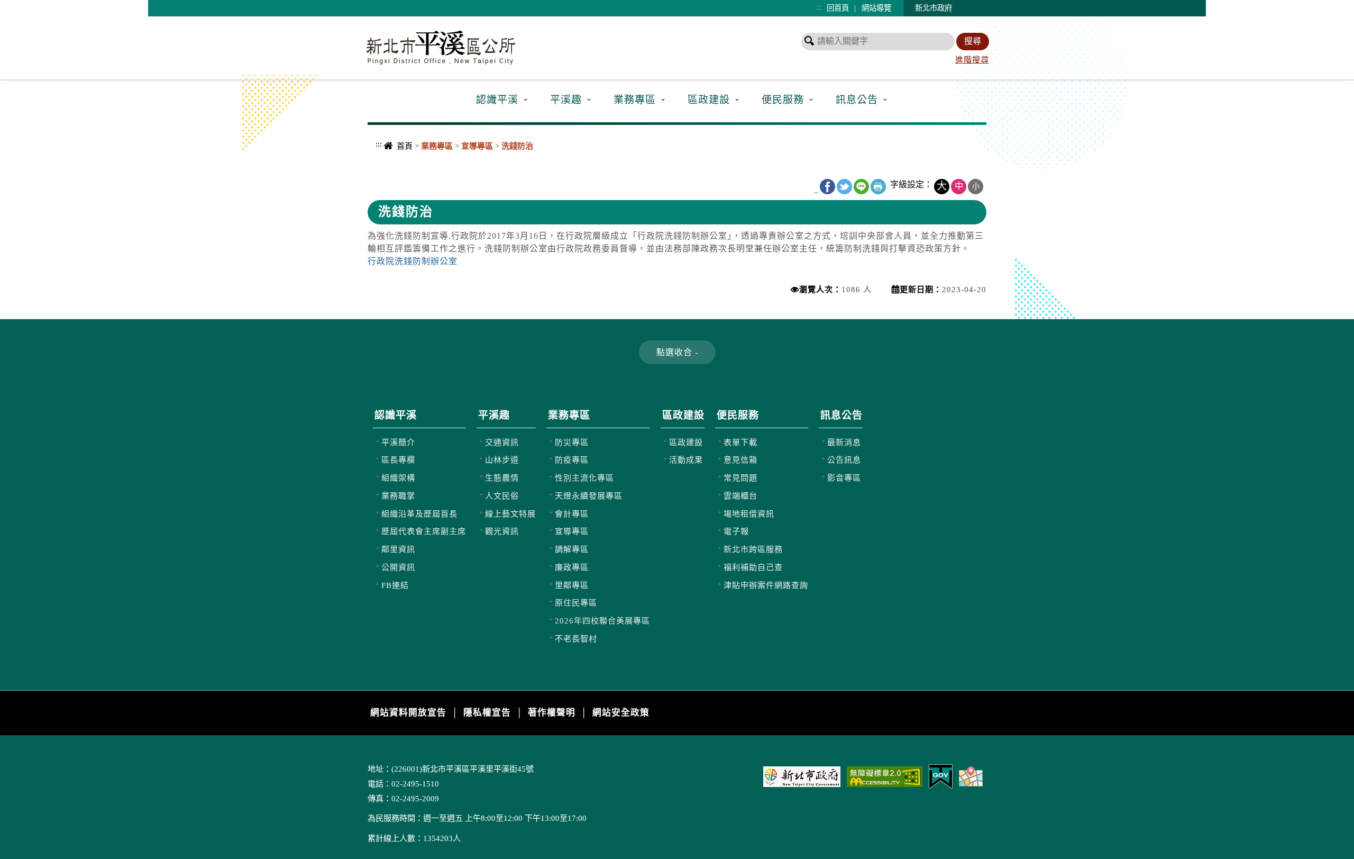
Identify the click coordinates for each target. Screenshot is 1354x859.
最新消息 (844, 442)
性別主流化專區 (584, 477)
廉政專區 (572, 567)
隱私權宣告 (487, 713)
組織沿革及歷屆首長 (419, 513)
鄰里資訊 (398, 549)
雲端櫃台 (740, 495)
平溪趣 (566, 99)
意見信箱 (740, 459)
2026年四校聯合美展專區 (602, 620)
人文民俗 (502, 495)
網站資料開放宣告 (408, 713)
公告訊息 (844, 459)
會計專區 (572, 513)
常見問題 (740, 477)
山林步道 (502, 459)
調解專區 (572, 549)
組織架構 (398, 477)
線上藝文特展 (510, 513)
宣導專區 (572, 531)
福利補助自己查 (753, 567)
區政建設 (709, 99)
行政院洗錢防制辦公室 (413, 261)
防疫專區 (572, 459)
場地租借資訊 (749, 513)
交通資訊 (502, 442)
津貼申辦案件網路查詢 (766, 585)
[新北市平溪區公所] (443, 46)
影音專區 (844, 477)
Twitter (844, 186)
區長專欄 (398, 459)
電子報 (736, 531)
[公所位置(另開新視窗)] (971, 775)
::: (819, 7)
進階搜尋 (972, 59)
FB (827, 186)
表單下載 (740, 442)
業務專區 (635, 99)
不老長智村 (576, 638)
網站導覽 (876, 8)
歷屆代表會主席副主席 (423, 531)
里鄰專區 (572, 585)
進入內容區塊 (27, 5)
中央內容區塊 (395, 165)
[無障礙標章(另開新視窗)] (884, 775)
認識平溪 (497, 99)
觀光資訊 (502, 531)
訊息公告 (857, 99)
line (861, 186)
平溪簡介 (398, 442)
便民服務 (783, 99)
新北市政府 (933, 8)
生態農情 (502, 477)
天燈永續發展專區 (589, 495)
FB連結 (395, 585)
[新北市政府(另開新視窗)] (801, 775)
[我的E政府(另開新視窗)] (941, 775)
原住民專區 (576, 602)
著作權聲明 (551, 713)
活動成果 (686, 459)
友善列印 (878, 186)
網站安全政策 (620, 713)
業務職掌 (398, 495)
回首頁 (838, 8)
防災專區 (572, 442)
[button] (677, 352)
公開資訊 (398, 567)
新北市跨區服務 (753, 549)
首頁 (405, 145)
